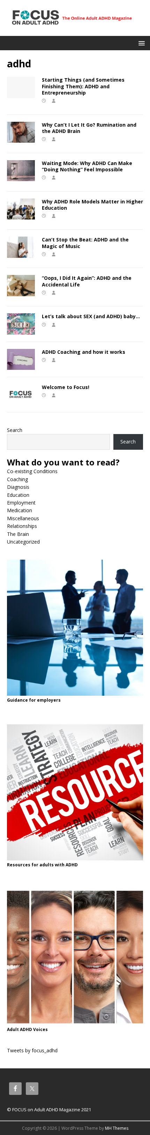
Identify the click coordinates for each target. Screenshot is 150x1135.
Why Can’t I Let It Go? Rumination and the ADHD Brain (89, 127)
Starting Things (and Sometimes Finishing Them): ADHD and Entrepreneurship (83, 86)
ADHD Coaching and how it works (83, 352)
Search (14, 430)
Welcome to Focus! (65, 387)
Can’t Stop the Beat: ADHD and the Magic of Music (85, 242)
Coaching (17, 479)
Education (18, 495)
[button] (140, 43)
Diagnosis (18, 487)
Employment (21, 502)
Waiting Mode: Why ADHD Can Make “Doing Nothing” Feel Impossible (87, 166)
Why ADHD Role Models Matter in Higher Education (92, 204)
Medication (19, 510)
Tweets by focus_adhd (32, 1050)
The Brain (18, 534)
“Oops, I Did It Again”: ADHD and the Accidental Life (87, 281)
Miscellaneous (23, 518)
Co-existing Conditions (32, 471)
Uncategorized (23, 541)
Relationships (22, 526)
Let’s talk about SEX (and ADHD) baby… (91, 316)
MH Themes (116, 1128)
